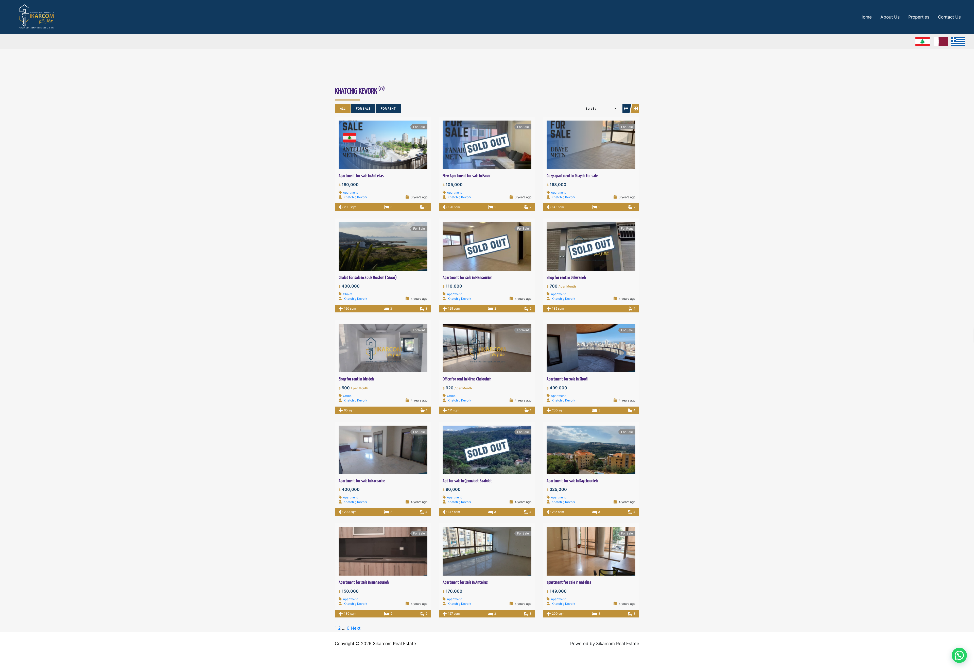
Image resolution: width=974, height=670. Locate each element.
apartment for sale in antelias (569, 582)
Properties (918, 17)
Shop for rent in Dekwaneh (566, 278)
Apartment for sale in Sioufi (567, 379)
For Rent (388, 108)
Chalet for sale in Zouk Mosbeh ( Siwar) (368, 278)
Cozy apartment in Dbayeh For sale (572, 176)
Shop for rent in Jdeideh (356, 379)
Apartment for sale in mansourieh (364, 582)
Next (355, 628)
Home (866, 17)
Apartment (350, 192)
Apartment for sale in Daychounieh (572, 481)
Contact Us (949, 17)
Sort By (591, 108)
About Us (890, 17)
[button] (959, 655)
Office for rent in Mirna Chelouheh (467, 379)
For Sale (363, 108)
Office (347, 396)
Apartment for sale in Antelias (361, 176)
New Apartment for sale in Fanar (467, 176)
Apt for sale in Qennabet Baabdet (467, 481)
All (342, 108)
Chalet (347, 294)
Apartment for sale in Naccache (362, 481)
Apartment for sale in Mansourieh (467, 278)
